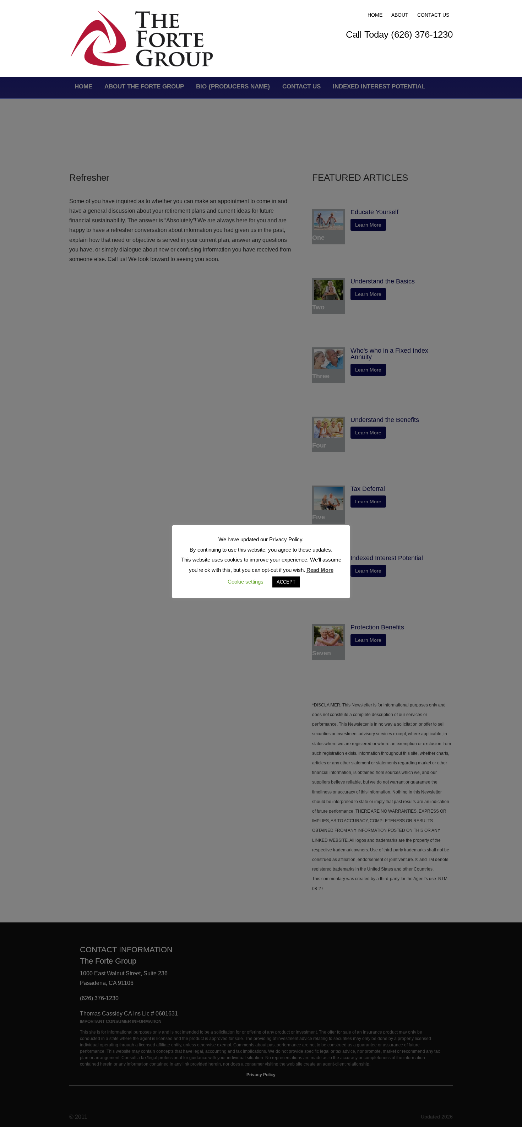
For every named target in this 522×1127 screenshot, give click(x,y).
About (399, 15)
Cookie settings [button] (245, 582)
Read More (319, 570)
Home (375, 15)
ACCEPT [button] (286, 582)
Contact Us (433, 15)
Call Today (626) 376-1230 (399, 34)
